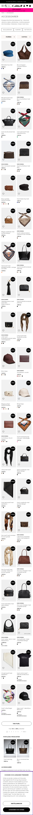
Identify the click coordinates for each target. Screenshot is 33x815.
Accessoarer (10, 12)
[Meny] (2, 6)
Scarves (18, 29)
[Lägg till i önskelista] (3, 60)
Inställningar (16, 803)
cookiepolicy (22, 796)
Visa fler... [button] (16, 723)
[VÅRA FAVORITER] (24, 37)
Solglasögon (7, 29)
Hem (2, 12)
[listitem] (9, 751)
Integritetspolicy (8, 796)
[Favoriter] (27, 6)
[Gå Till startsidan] (16, 6)
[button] (24, 6)
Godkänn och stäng (16, 810)
